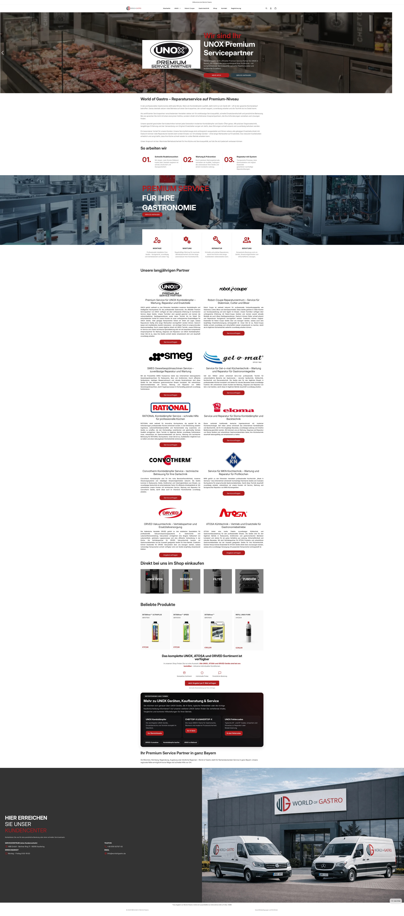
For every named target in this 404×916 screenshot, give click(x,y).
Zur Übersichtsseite (155, 733)
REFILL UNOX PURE (243, 615)
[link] (155, 581)
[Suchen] (266, 8)
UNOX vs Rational (190, 742)
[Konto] (270, 8)
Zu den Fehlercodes (234, 733)
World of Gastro (144, 910)
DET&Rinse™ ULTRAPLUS (152, 615)
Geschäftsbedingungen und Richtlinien (266, 910)
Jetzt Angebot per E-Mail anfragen (202, 683)
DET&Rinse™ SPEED (181, 615)
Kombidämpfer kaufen (171, 742)
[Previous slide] (2, 53)
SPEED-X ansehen (151, 742)
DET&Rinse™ (209, 615)
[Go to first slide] (401, 53)
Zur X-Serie (191, 731)
